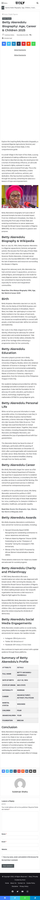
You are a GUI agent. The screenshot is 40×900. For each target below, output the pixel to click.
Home (5, 14)
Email (4, 841)
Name (4, 834)
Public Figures (13, 14)
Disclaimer (15, 886)
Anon (23, 880)
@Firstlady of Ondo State (22, 645)
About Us (13, 883)
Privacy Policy (24, 886)
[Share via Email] (30, 771)
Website (4, 849)
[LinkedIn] (11, 771)
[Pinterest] (19, 771)
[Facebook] (3, 771)
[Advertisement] (20, 79)
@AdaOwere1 (18, 641)
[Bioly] (20, 2)
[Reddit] (22, 771)
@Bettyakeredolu (19, 638)
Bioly (30, 876)
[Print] (34, 771)
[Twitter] (7, 771)
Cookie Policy (30, 883)
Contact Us (21, 883)
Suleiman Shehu (9, 35)
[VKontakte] (26, 771)
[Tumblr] (15, 771)
